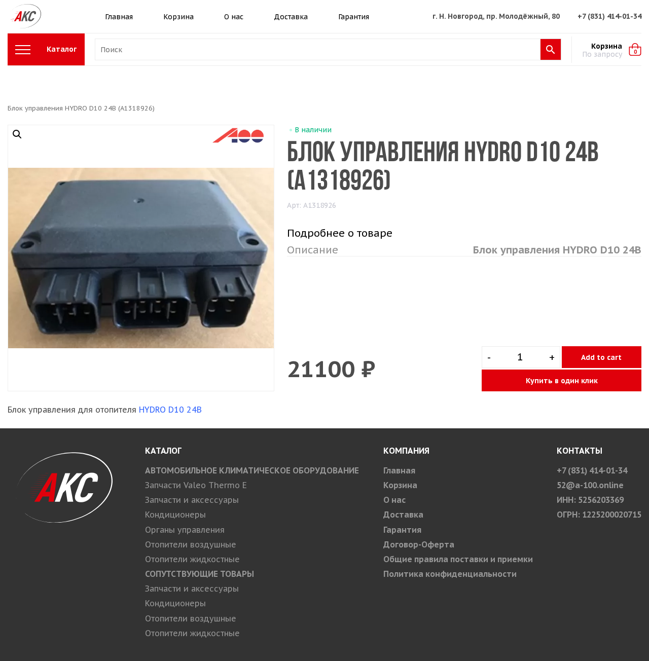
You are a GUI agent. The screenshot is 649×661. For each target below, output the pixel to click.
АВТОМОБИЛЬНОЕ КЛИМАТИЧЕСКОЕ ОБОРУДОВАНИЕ (252, 470)
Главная (119, 16)
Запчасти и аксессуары (192, 500)
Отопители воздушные (190, 544)
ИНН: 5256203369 (590, 500)
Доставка (291, 16)
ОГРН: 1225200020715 (599, 514)
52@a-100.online (590, 485)
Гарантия (353, 16)
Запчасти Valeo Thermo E (196, 485)
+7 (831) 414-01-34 (609, 16)
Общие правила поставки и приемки (458, 559)
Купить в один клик (562, 380)
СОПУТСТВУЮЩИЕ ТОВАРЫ (199, 574)
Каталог (62, 49)
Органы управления (185, 530)
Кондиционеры (175, 514)
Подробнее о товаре (339, 233)
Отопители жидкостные (192, 559)
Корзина (178, 16)
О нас (233, 16)
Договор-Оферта (418, 544)
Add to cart (601, 357)
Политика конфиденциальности (450, 574)
